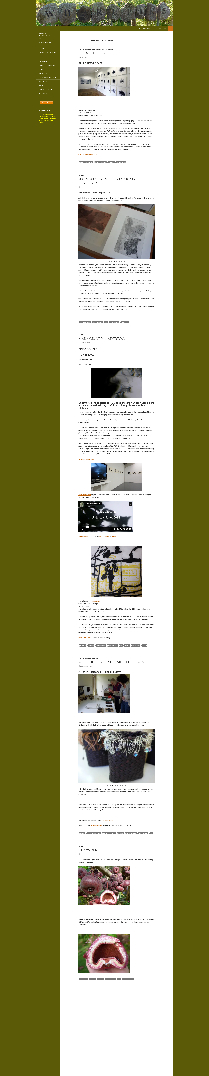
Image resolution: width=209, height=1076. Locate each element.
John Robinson (85, 322)
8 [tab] (125, 785)
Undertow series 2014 (86, 536)
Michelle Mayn (131, 833)
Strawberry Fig (93, 850)
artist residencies (109, 833)
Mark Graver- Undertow (101, 338)
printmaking (114, 322)
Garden (81, 846)
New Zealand (121, 162)
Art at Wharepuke (86, 162)
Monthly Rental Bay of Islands (46, 48)
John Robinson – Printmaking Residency (106, 181)
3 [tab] (114, 261)
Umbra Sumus (95, 601)
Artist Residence (97, 825)
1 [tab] (109, 261)
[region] (116, 231)
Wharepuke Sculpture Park (47, 53)
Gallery (81, 175)
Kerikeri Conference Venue (47, 65)
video (145, 645)
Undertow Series (84, 495)
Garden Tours (43, 73)
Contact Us (43, 93)
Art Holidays (43, 81)
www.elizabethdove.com (87, 154)
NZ (106, 322)
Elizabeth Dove (93, 53)
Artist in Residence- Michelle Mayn (111, 662)
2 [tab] (111, 261)
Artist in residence (94, 833)
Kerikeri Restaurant (45, 57)
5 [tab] (119, 261)
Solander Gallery (84, 638)
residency (125, 322)
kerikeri (111, 162)
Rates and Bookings (160, 28)
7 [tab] (124, 261)
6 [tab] (121, 261)
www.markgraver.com (86, 459)
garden (92, 979)
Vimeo (114, 536)
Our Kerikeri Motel (145, 28)
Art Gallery (43, 61)
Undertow (136, 645)
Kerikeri (41, 69)
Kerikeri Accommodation (88, 49)
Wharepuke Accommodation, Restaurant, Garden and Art (47, 36)
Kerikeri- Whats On (106, 49)
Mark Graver (104, 536)
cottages (83, 979)
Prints (127, 645)
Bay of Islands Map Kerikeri (47, 77)
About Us (42, 85)
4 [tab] (116, 261)
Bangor (83, 645)
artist (82, 833)
